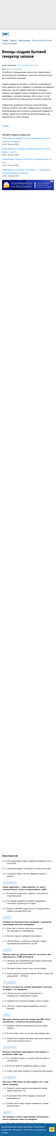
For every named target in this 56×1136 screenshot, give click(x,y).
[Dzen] (27, 34)
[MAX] (22, 34)
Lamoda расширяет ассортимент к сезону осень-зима (29, 869)
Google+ (5, 126)
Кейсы (7, 1015)
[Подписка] (41, 34)
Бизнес (7, 917)
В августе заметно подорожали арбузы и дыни (26, 1066)
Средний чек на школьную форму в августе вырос (28, 1001)
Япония (9, 69)
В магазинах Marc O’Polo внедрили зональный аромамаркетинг (26, 1097)
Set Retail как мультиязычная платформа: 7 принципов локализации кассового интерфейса (27, 923)
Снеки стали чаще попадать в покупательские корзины (30, 1071)
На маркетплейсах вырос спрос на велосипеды (26, 968)
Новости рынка (24, 40)
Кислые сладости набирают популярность (24, 936)
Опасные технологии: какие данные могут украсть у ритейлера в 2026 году (26, 1053)
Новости (13, 40)
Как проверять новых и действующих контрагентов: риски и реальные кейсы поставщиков (26, 1118)
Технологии (10, 1047)
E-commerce (10, 883)
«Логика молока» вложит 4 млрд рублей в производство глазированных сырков (24, 994)
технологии (17, 69)
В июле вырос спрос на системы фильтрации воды (28, 1033)
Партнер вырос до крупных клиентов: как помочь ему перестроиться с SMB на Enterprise (27, 955)
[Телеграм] (12, 34)
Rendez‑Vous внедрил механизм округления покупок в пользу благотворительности (29, 1039)
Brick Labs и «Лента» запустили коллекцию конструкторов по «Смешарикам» (25, 929)
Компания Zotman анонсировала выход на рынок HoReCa (27, 1027)
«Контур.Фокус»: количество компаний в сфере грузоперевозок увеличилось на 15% (26, 942)
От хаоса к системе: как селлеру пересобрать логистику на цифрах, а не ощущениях (27, 988)
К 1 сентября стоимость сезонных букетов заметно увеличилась (28, 1059)
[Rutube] (36, 34)
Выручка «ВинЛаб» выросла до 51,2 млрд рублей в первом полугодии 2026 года (28, 910)
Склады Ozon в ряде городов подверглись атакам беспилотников (27, 1104)
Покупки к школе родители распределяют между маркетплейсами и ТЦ (27, 1089)
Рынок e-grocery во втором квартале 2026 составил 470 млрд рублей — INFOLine (30, 974)
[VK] (17, 34)
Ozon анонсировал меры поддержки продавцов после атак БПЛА (29, 862)
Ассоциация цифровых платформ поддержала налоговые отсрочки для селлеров (26, 902)
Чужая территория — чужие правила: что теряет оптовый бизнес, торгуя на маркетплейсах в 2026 (24, 888)
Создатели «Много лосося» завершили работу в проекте (27, 875)
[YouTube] (31, 34)
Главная (5, 40)
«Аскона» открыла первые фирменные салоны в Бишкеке (27, 1007)
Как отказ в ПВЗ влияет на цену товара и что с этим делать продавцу (25, 1083)
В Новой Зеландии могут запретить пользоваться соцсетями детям (27, 894)
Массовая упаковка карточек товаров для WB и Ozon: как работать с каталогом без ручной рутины (26, 1020)
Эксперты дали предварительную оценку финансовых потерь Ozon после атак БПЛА (29, 962)
